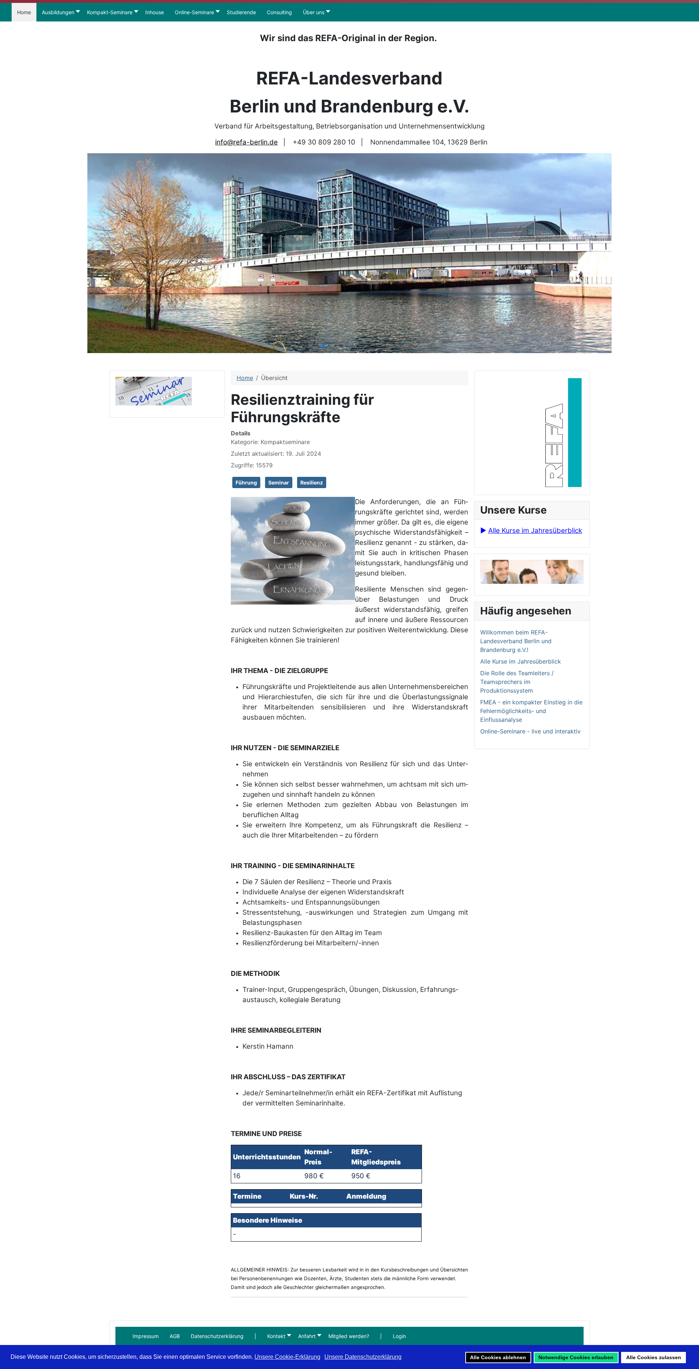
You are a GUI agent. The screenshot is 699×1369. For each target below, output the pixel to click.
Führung (246, 482)
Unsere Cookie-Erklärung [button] (287, 1357)
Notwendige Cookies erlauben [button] (575, 1357)
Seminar (278, 482)
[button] (255, 1336)
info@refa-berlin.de (246, 142)
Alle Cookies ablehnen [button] (498, 1357)
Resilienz (311, 482)
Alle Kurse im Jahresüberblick (535, 530)
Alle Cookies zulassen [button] (653, 1357)
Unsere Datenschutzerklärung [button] (363, 1357)
